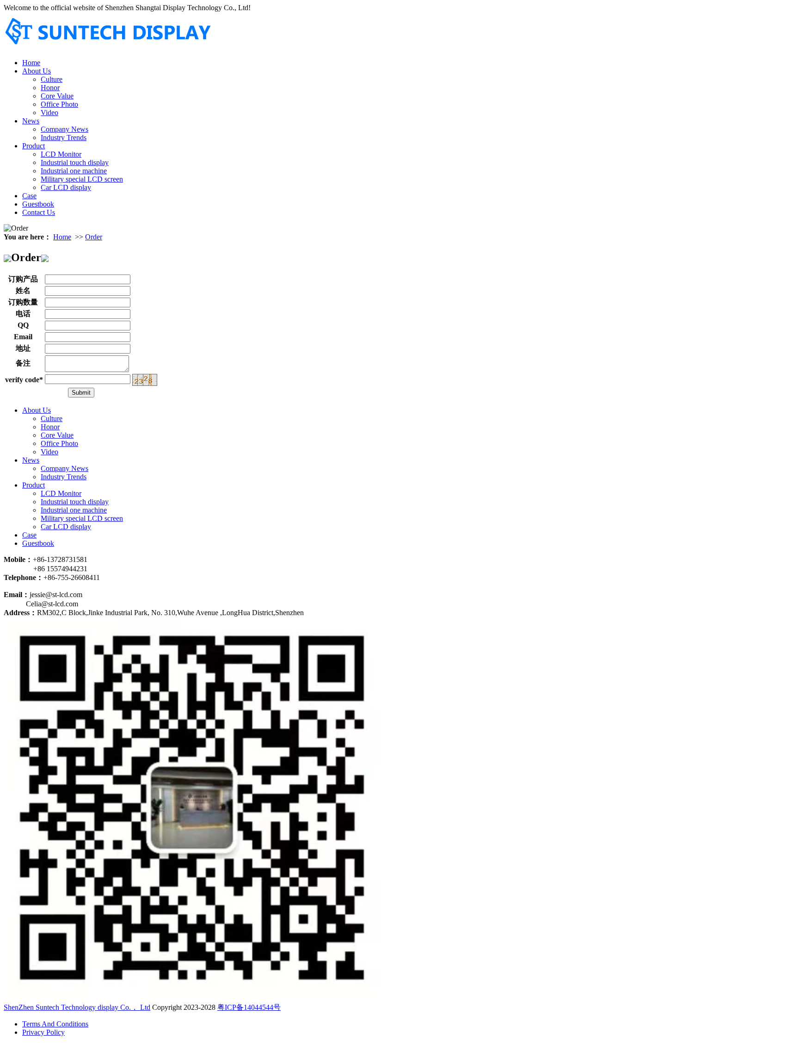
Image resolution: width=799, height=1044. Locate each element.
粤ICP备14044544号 (249, 1007)
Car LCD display (66, 187)
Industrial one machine (74, 171)
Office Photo (59, 104)
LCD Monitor (61, 154)
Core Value (57, 96)
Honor (50, 88)
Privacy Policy (43, 1032)
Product (33, 146)
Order (93, 237)
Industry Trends (63, 137)
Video (49, 112)
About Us (36, 71)
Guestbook (38, 204)
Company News (64, 129)
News (30, 121)
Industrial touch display (75, 162)
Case (29, 196)
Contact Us (38, 212)
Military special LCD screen (82, 179)
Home (31, 63)
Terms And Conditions (55, 1024)
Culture (51, 79)
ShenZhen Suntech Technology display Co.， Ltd (77, 1007)
